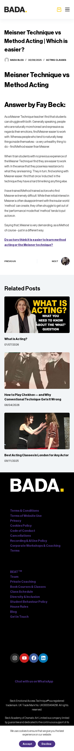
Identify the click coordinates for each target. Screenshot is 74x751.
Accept (27, 744)
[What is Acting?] (36, 314)
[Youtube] (24, 658)
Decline (46, 744)
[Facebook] (34, 658)
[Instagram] (15, 658)
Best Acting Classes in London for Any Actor (36, 455)
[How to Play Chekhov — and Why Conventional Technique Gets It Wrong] (36, 370)
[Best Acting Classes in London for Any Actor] (36, 431)
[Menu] (67, 9)
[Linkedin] (43, 658)
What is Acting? (15, 339)
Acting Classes (56, 59)
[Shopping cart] (59, 9)
